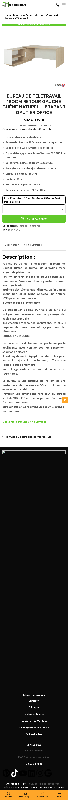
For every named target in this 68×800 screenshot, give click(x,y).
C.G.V (59, 787)
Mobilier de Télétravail (47, 15)
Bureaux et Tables (22, 15)
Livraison (34, 700)
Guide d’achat (34, 734)
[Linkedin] (31, 773)
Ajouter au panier (36, 218)
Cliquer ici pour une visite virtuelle (24, 421)
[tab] (12, 245)
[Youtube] (23, 773)
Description (12, 244)
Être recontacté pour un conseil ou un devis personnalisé (32, 199)
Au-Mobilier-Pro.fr (17, 783)
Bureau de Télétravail (16, 18)
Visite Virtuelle (33, 244)
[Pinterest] (6, 773)
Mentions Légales (43, 787)
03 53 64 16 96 (34, 764)
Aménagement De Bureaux (34, 727)
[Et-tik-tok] (15, 773)
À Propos (34, 707)
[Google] (48, 773)
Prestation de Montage (34, 721)
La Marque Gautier (34, 714)
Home (8, 15)
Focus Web (23, 787)
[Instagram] (40, 773)
